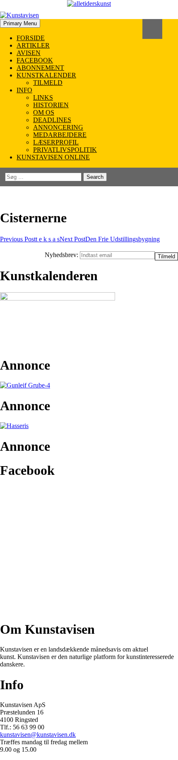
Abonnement (40, 67)
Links (43, 97)
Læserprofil (56, 142)
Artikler (33, 45)
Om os (43, 112)
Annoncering (58, 127)
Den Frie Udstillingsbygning (110, 239)
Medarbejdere (60, 134)
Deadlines (52, 119)
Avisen (29, 52)
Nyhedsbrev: (62, 254)
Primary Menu (20, 23)
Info (24, 90)
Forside (31, 37)
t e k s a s (30, 239)
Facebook (35, 60)
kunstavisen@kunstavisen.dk (38, 734)
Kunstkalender (46, 75)
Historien (51, 104)
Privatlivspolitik (65, 149)
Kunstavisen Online (53, 157)
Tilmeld (48, 82)
